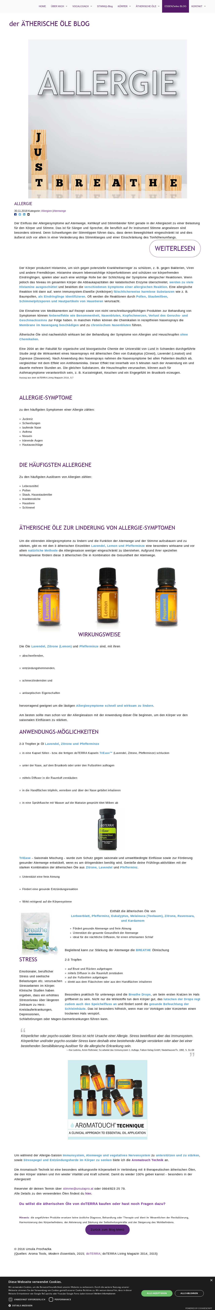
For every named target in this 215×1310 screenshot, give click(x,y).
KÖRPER (122, 6)
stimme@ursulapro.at (79, 1188)
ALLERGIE (23, 203)
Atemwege (59, 210)
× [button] (211, 1280)
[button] (72, 1305)
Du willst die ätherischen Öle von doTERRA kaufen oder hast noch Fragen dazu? (92, 1204)
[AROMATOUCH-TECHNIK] (107, 1100)
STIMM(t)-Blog (105, 6)
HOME (42, 6)
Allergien (46, 210)
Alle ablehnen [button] (189, 1293)
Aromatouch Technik (147, 1160)
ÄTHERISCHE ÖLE (146, 6)
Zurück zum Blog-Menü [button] (107, 1229)
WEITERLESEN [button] (175, 248)
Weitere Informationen (104, 1294)
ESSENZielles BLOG (175, 6)
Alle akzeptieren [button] (157, 1293)
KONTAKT (196, 6)
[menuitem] (42, 6)
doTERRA (93, 1253)
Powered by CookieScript (198, 1308)
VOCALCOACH (80, 6)
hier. (88, 1193)
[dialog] (107, 1293)
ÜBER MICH (57, 6)
